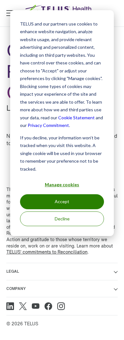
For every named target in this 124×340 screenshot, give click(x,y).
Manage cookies (62, 184)
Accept (62, 201)
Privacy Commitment (48, 125)
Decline (62, 218)
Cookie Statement (76, 117)
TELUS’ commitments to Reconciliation (46, 251)
